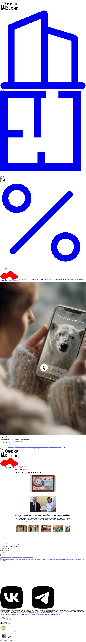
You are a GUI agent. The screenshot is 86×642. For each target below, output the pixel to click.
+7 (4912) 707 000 (3, 577)
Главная (16, 469)
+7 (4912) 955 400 (3, 582)
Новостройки (3, 559)
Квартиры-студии (32, 559)
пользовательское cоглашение (38, 614)
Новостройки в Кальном (54, 559)
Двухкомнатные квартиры (24, 559)
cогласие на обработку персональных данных (54, 614)
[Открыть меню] (18, 457)
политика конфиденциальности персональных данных (21, 614)
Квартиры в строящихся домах (43, 559)
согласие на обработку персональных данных (51, 447)
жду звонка (36, 448)
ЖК (7, 559)
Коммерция (2, 560)
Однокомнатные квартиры (13, 559)
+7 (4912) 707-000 (3, 0)
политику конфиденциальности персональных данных (19, 447)
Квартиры (73, 559)
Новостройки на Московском (65, 559)
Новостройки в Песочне (80, 559)
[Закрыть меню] (0, 270)
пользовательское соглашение (36, 447)
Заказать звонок (11, 467)
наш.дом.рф (75, 610)
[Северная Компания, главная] (9, 9)
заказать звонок (4, 555)
